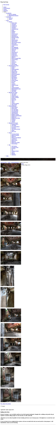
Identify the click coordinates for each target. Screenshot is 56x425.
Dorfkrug (13, 119)
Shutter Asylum (14, 85)
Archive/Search (6, 8)
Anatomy (13, 83)
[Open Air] (11, 365)
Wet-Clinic (13, 91)
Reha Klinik (14, 75)
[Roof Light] (11, 249)
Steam (12, 46)
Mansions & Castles (13, 92)
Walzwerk (13, 49)
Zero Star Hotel (14, 110)
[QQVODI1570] (11, 220)
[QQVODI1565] (11, 205)
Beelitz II (13, 66)
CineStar (13, 120)
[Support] (7, 307)
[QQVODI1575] (11, 235)
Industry (10, 21)
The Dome (13, 125)
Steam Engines (14, 40)
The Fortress (14, 146)
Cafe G (13, 152)
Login (22, 163)
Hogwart (13, 148)
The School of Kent (15, 129)
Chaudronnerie (14, 44)
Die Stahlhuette (14, 47)
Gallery (4, 7)
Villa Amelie (14, 104)
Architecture (8, 13)
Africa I (10, 19)
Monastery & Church (13, 123)
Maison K (13, 136)
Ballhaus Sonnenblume (16, 115)
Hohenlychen (14, 71)
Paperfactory (14, 35)
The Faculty (14, 93)
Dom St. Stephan (12, 14)
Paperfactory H (14, 36)
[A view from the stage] (11, 191)
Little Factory (14, 41)
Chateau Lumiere (15, 103)
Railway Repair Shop (16, 58)
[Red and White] (11, 351)
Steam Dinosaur (14, 48)
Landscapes (8, 16)
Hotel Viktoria (14, 107)
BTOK (13, 82)
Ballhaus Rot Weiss (15, 118)
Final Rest (13, 127)
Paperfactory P (14, 52)
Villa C (13, 101)
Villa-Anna (13, 79)
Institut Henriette (15, 69)
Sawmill (13, 38)
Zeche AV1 (13, 62)
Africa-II (10, 18)
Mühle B (13, 57)
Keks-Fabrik (14, 64)
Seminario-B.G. (14, 124)
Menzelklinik (14, 77)
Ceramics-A (14, 25)
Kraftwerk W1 (14, 55)
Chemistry (13, 27)
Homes (10, 132)
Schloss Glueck (14, 96)
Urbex (7, 20)
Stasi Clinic (13, 70)
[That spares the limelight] (11, 321)
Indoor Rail (13, 43)
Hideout (13, 153)
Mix (10, 144)
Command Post (14, 29)
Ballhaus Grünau (15, 114)
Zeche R (13, 63)
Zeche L (13, 60)
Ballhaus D (13, 116)
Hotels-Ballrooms (12, 105)
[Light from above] (11, 401)
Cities (7, 155)
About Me (5, 10)
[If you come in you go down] (7, 387)
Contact (5, 9)
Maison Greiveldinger (16, 137)
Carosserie (13, 24)
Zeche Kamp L (14, 59)
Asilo (12, 86)
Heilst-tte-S (13, 76)
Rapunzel (13, 98)
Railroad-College (15, 37)
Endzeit (13, 32)
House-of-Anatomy (15, 74)
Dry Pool (13, 81)
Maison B (13, 141)
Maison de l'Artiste (15, 142)
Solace (12, 130)
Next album (8, 403)
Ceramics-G (14, 26)
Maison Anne (14, 140)
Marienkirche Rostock (13, 15)
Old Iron (13, 51)
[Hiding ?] (7, 285)
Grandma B (14, 138)
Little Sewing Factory (16, 42)
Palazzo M (13, 99)
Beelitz (12, 68)
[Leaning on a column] (11, 336)
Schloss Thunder (15, 97)
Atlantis (13, 121)
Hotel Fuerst (14, 108)
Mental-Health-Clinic (16, 88)
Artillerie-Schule (15, 151)
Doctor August (14, 80)
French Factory (14, 33)
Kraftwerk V (14, 54)
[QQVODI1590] (11, 264)
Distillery (13, 31)
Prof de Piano (14, 143)
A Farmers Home (15, 134)
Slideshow (13, 154)
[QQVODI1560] (11, 176)
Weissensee (13, 90)
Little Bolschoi (14, 113)
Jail (12, 149)
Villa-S (12, 102)
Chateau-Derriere (15, 87)
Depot (12, 30)
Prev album (3, 403)
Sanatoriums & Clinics (13, 65)
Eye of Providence (15, 126)
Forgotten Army (14, 147)
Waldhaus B (14, 72)
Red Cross (13, 131)
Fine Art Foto (6, 4)
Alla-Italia (13, 94)
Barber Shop (14, 22)
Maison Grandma (15, 135)
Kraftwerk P (14, 53)
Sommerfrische (14, 112)
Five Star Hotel (14, 109)
